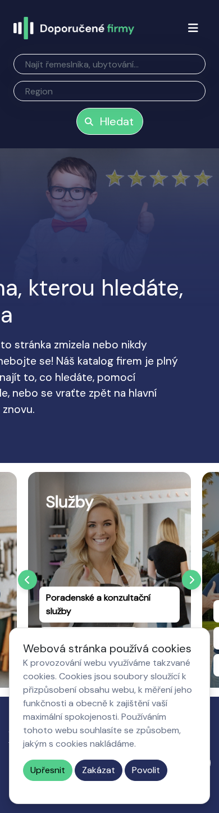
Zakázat (98, 770)
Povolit (146, 770)
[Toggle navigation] (193, 28)
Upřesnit (47, 770)
